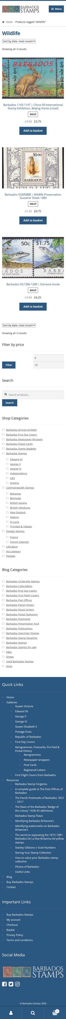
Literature (12, 546)
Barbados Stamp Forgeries (21, 638)
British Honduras (20, 507)
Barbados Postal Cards (19, 444)
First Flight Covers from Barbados (35, 775)
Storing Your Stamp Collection (33, 852)
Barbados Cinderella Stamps (23, 581)
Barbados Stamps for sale (21, 647)
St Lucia (14, 522)
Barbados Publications (19, 628)
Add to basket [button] (33, 131)
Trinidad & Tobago (21, 526)
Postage (10, 556)
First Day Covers (25, 742)
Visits (9, 666)
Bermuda (15, 498)
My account (13, 919)
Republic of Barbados (28, 736)
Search (10, 402)
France (14, 537)
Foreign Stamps (15, 531)
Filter (9, 365)
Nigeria (14, 517)
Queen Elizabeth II (26, 726)
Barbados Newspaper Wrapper (24, 439)
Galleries (12, 702)
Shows (10, 656)
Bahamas (15, 493)
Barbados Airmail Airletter (21, 430)
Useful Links (22, 871)
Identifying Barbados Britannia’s (34, 821)
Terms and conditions (20, 940)
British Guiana (18, 503)
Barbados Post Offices (19, 600)
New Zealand (18, 512)
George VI (15, 468)
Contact (11, 887)
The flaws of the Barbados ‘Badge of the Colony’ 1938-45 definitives (37, 808)
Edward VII (16, 459)
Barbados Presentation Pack (22, 623)
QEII (12, 478)
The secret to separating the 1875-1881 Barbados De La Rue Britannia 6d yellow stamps (39, 838)
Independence (18, 473)
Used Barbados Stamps (20, 661)
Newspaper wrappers (37, 759)
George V (15, 464)
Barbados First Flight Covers (22, 595)
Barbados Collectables (19, 586)
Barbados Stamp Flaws (29, 815)
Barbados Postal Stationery (22, 614)
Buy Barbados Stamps (20, 882)
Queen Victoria (24, 706)
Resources (13, 780)
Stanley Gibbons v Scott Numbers (35, 847)
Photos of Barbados (27, 866)
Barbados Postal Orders (20, 609)
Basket (11, 930)
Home (9, 22)
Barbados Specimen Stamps (22, 633)
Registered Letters (34, 770)
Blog (9, 877)
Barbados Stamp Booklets (21, 448)
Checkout (12, 924)
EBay (9, 652)
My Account (11, 1013)
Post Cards (30, 765)
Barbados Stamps (16, 453)
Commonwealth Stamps (20, 487)
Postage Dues (23, 731)
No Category (13, 551)
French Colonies (19, 542)
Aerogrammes (32, 754)
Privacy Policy (15, 935)
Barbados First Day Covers (21, 434)
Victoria (14, 483)
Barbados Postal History (20, 605)
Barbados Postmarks (18, 619)
